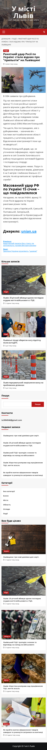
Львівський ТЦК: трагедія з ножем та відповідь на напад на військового (20, 454)
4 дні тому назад (10, 388)
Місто (5, 500)
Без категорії (9, 491)
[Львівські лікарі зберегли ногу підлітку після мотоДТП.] (23, 322)
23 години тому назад (12, 735)
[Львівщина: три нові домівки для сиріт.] (23, 539)
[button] (3, 31)
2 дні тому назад (10, 346)
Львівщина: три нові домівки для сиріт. (21, 435)
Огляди (6, 509)
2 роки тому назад (11, 64)
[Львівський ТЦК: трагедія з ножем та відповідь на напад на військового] (23, 624)
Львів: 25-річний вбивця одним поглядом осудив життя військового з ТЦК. (23, 299)
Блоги (6, 496)
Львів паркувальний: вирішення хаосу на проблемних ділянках (23, 383)
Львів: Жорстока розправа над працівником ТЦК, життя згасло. (23, 463)
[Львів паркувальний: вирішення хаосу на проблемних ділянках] (23, 365)
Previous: (19, 244)
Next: (20, 250)
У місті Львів (23, 12)
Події (6, 51)
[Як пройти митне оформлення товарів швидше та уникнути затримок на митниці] (23, 712)
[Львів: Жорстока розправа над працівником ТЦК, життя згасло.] (23, 668)
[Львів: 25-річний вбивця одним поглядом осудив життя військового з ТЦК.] (23, 280)
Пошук (5, 395)
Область (7, 504)
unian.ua (29, 231)
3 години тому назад (12, 648)
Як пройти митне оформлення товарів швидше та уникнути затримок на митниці (23, 473)
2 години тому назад (12, 303)
